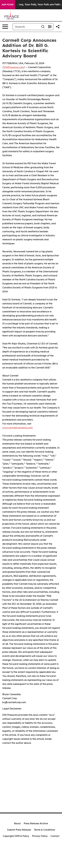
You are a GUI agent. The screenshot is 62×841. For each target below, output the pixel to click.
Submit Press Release (19, 829)
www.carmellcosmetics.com (17, 427)
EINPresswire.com (14, 67)
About (17, 823)
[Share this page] (58, 26)
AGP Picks (7, 4)
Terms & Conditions (44, 829)
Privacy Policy (40, 836)
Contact (54, 836)
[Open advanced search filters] (49, 26)
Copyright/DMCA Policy (16, 836)
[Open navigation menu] (5, 26)
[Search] (42, 26)
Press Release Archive (36, 823)
